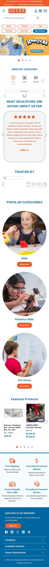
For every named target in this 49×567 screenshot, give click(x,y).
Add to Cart (13, 420)
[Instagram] (12, 532)
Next (44, 49)
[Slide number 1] (24, 45)
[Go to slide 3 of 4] (26, 60)
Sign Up (13, 526)
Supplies (9, 31)
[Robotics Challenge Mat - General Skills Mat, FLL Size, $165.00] (13, 413)
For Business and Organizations (30, 4)
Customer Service (14, 546)
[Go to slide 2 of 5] (21, 447)
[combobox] (21, 17)
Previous (4, 49)
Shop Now (24, 264)
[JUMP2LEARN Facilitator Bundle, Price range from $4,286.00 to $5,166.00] (35, 413)
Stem (40, 26)
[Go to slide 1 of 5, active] (17, 447)
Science (24, 26)
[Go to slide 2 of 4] (22, 60)
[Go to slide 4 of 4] (30, 60)
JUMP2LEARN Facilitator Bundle (33, 426)
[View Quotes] (40, 11)
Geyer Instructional (15, 552)
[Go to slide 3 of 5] (24, 447)
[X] (17, 532)
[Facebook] (6, 532)
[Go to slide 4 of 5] (28, 447)
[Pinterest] (29, 532)
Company (10, 540)
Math (9, 26)
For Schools (8, 4)
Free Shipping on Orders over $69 (24, 1)
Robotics (24, 31)
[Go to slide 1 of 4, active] (19, 60)
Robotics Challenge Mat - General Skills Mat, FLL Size (12, 427)
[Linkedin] (23, 532)
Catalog (41, 31)
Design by (20, 563)
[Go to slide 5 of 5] (32, 447)
